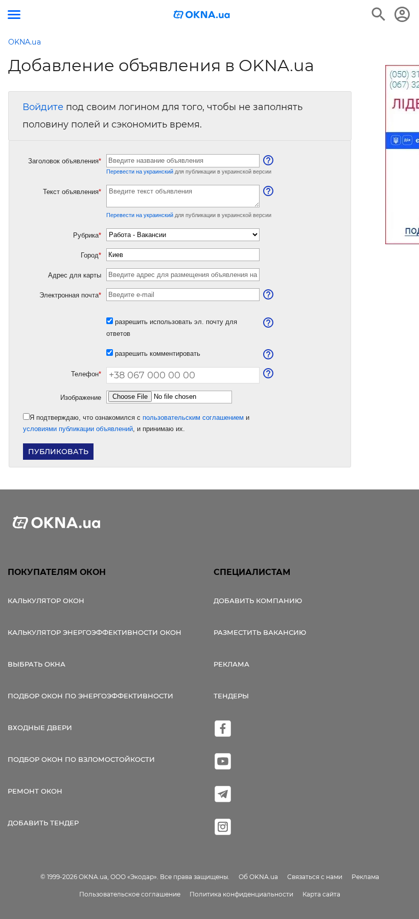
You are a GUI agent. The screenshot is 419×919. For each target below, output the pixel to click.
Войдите (42, 107)
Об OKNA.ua (258, 877)
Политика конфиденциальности (241, 894)
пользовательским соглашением (193, 417)
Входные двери (40, 727)
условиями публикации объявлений (78, 429)
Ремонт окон (35, 791)
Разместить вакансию (260, 632)
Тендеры (231, 696)
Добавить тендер (43, 823)
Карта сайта (321, 894)
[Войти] (402, 14)
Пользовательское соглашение (129, 894)
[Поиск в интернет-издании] (378, 14)
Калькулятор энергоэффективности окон (94, 632)
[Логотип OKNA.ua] (201, 15)
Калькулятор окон (46, 600)
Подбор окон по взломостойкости (81, 759)
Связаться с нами (314, 877)
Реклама (231, 664)
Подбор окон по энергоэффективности (90, 696)
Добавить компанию (258, 600)
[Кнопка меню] (14, 14)
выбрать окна (36, 664)
